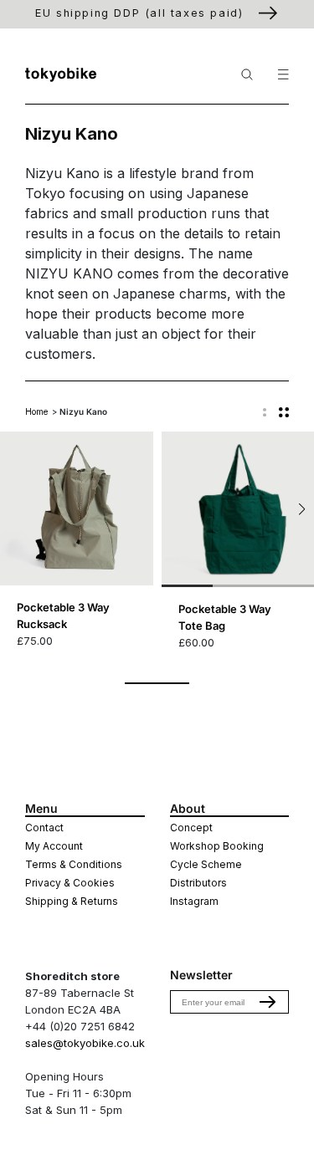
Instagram (194, 901)
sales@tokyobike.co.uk (85, 1043)
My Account (54, 846)
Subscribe (268, 1002)
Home (36, 411)
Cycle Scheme (206, 864)
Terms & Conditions (73, 864)
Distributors (198, 882)
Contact (44, 827)
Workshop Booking (217, 846)
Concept (191, 827)
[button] (302, 509)
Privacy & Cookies (70, 882)
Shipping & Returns (71, 901)
